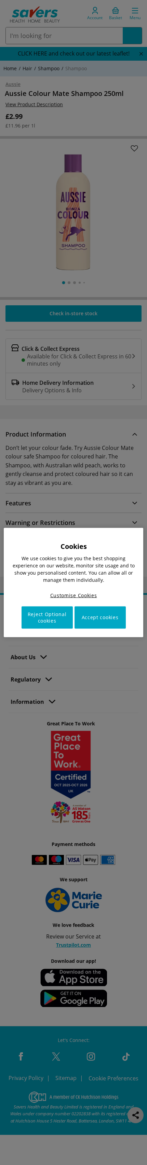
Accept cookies (100, 617)
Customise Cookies (73, 595)
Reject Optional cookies (47, 617)
